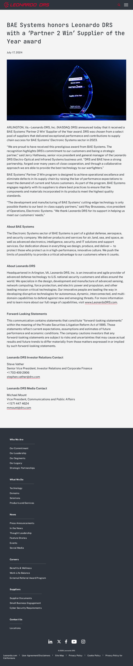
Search (119, 5)
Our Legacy (16, 463)
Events (13, 543)
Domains (14, 493)
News (13, 514)
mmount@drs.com (19, 407)
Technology (16, 488)
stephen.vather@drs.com (23, 376)
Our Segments (17, 458)
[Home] (26, 5)
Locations (15, 628)
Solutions (15, 498)
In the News (16, 528)
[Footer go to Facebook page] (66, 641)
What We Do (16, 479)
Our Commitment (19, 448)
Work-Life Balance (20, 573)
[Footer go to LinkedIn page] (50, 641)
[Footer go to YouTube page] (74, 641)
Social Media (17, 548)
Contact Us (16, 619)
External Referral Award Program (28, 578)
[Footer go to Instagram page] (83, 641)
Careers (14, 559)
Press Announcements (22, 523)
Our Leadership (18, 453)
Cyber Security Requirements (26, 608)
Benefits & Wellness (21, 568)
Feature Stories (18, 538)
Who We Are (16, 439)
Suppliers (15, 589)
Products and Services (22, 503)
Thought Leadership (21, 533)
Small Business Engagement (25, 603)
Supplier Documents (21, 598)
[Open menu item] (126, 5)
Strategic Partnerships (22, 468)
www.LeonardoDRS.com (101, 302)
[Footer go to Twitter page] (59, 641)
